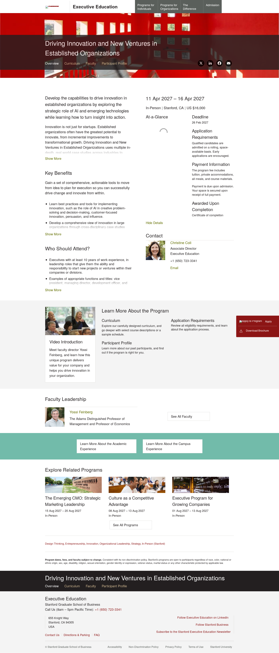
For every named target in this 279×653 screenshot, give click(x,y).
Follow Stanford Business (212, 624)
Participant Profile (114, 63)
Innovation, (92, 543)
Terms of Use (196, 647)
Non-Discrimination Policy (144, 647)
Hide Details (154, 222)
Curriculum (72, 63)
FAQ (97, 635)
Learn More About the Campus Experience (168, 446)
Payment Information (211, 164)
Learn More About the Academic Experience (103, 446)
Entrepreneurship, (75, 543)
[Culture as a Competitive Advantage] (137, 492)
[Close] (234, 326)
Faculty (91, 63)
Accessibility (115, 647)
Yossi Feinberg (81, 411)
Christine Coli (180, 242)
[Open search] (228, 6)
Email (174, 267)
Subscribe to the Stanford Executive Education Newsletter (193, 631)
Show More (53, 158)
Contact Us (52, 635)
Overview (52, 63)
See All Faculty (181, 416)
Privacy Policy (173, 647)
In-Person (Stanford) (153, 543)
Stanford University (221, 647)
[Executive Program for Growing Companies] (200, 492)
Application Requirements (192, 320)
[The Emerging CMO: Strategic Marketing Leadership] (73, 492)
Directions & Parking (77, 635)
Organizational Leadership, (115, 543)
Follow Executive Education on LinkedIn (203, 617)
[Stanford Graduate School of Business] (56, 7)
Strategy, (136, 543)
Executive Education (95, 6)
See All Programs (125, 524)
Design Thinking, (55, 543)
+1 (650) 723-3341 (183, 260)
